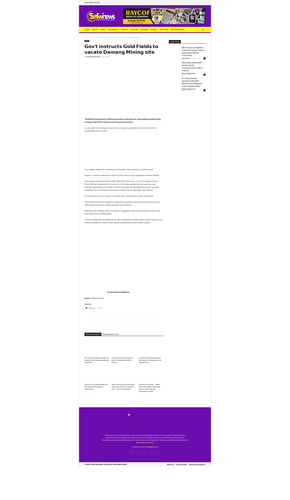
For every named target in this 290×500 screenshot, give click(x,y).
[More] (107, 62)
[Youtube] (204, 2)
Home (86, 38)
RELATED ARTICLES (93, 334)
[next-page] (89, 395)
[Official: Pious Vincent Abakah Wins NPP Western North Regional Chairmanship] (97, 374)
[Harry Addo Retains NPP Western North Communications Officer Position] (124, 347)
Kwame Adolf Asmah (93, 56)
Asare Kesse (186, 58)
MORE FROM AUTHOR (110, 334)
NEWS (93, 38)
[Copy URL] (102, 62)
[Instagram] (191, 2)
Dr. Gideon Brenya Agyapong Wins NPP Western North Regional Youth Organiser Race (150, 360)
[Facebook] (187, 2)
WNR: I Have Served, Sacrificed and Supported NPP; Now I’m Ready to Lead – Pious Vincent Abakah (123, 387)
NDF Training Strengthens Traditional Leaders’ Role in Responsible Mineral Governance (97, 360)
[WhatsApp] (199, 2)
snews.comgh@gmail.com (149, 447)
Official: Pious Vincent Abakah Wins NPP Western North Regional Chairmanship (96, 387)
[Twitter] (195, 2)
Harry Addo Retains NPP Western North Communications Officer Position (122, 360)
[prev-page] (86, 395)
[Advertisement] (124, 151)
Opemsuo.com (97, 298)
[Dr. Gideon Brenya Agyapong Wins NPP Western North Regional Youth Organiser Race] (151, 347)
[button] (202, 29)
